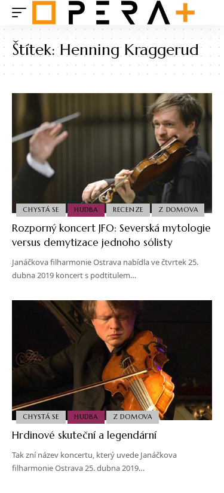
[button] (22, 12)
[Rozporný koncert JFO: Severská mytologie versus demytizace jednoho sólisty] (112, 153)
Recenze (128, 209)
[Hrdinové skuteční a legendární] (112, 360)
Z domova (178, 209)
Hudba (86, 209)
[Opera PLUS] (113, 12)
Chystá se (41, 209)
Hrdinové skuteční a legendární (84, 435)
